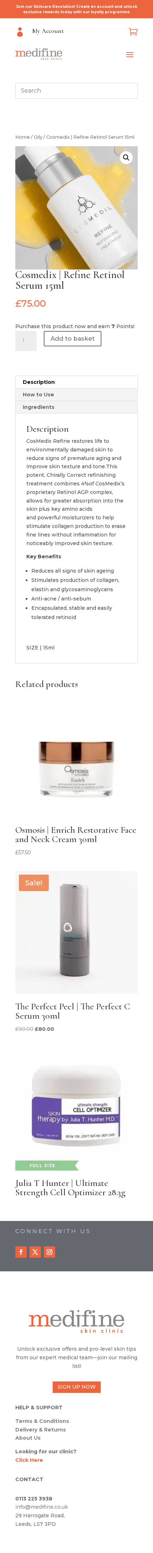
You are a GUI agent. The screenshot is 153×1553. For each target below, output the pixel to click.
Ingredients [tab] (38, 407)
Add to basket (73, 338)
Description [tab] (39, 382)
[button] (126, 157)
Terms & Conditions (42, 1421)
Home (22, 137)
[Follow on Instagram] (49, 1252)
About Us (28, 1438)
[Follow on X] (35, 1252)
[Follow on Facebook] (21, 1252)
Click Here (29, 1460)
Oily (38, 137)
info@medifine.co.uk (41, 1507)
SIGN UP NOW (77, 1387)
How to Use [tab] (38, 394)
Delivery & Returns (40, 1429)
